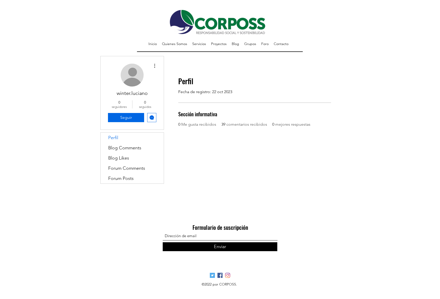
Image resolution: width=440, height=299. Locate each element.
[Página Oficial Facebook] (220, 275)
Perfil (113, 137)
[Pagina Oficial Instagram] (227, 275)
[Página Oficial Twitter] (212, 275)
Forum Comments (126, 168)
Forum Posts (121, 178)
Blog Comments (124, 148)
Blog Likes (118, 158)
